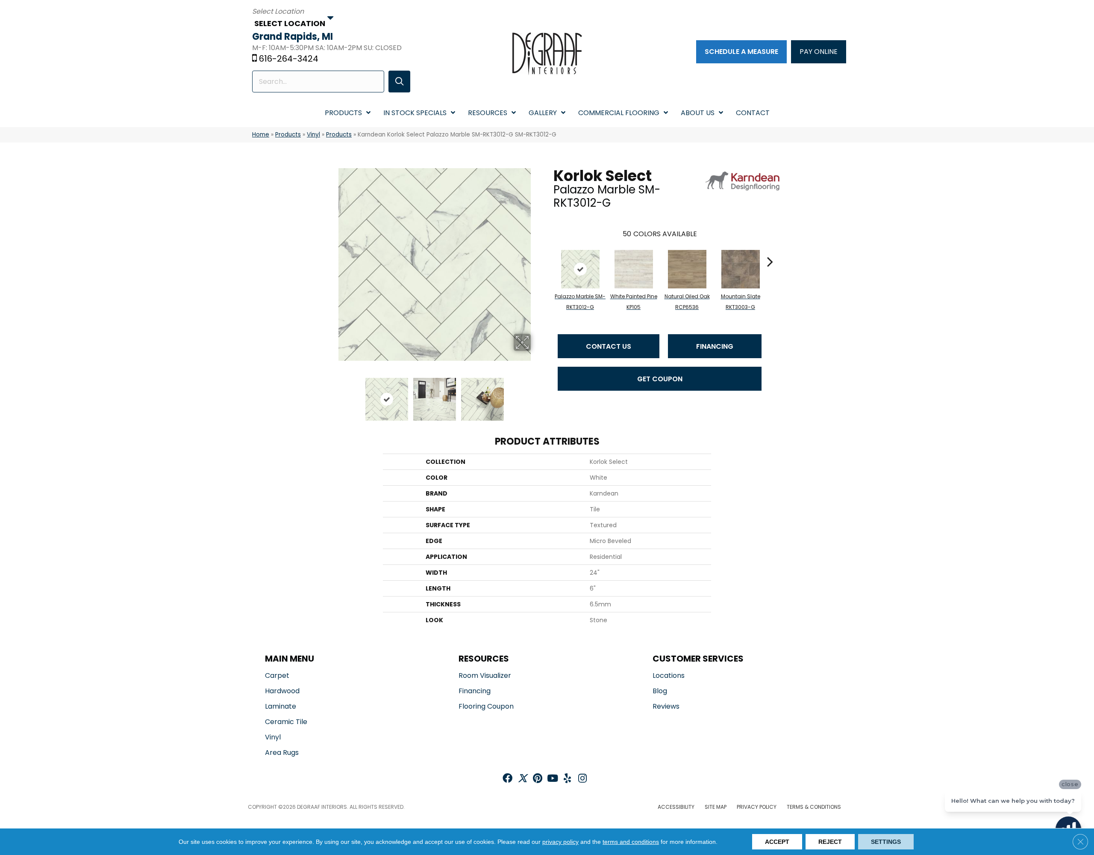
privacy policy (560, 841)
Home (260, 135)
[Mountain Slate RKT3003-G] (740, 269)
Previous (332, 395)
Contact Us (608, 346)
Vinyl (313, 135)
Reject (830, 841)
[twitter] (522, 779)
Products (288, 135)
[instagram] (582, 779)
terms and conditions (631, 841)
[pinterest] (537, 779)
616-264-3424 (288, 58)
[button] (399, 81)
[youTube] (552, 779)
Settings (886, 841)
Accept (777, 841)
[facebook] (507, 779)
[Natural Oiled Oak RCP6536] (687, 269)
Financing (714, 346)
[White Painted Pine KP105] (633, 269)
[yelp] (567, 779)
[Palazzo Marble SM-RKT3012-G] (580, 269)
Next (536, 395)
